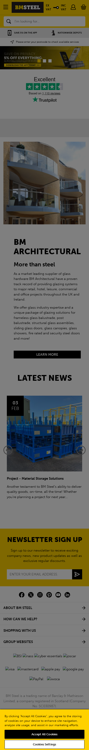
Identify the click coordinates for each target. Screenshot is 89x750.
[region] (44, 729)
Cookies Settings (44, 744)
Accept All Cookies (44, 734)
